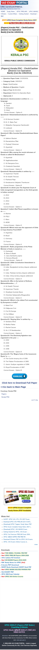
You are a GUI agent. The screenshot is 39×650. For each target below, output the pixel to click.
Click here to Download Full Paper (19, 383)
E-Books (3, 14)
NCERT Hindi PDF (25, 567)
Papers (4, 394)
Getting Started (23, 14)
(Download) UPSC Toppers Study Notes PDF (17, 524)
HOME (3, 11)
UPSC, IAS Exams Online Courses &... (15, 542)
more (36, 544)
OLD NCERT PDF (7, 572)
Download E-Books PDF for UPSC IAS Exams (18, 539)
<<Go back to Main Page (13, 387)
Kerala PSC (5, 397)
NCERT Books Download (9, 567)
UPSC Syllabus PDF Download (10, 558)
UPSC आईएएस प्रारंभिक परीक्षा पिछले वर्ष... (15, 537)
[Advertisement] (19, 422)
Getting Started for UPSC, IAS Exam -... (16, 532)
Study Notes (11, 11)
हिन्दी (2, 16)
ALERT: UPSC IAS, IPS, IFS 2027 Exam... (17, 519)
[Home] (14, 4)
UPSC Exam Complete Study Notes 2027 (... (17, 527)
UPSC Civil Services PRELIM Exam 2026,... (17, 534)
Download (33, 14)
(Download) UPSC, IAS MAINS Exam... (15, 529)
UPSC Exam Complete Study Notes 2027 (22, 20)
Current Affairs (12, 14)
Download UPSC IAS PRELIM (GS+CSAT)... (17, 522)
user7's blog (34, 400)
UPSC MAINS (33, 11)
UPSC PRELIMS (22, 11)
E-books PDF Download (10, 565)
